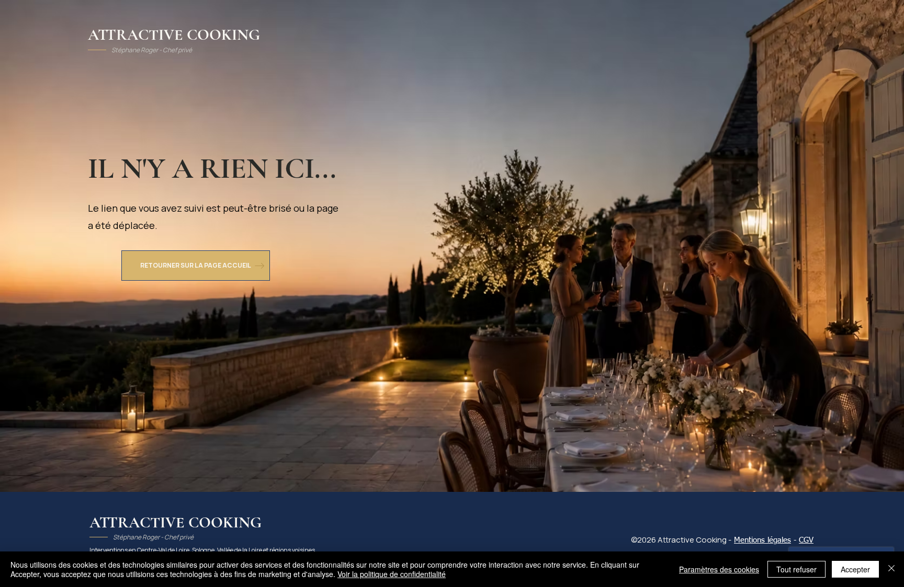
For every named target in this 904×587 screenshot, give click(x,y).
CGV (806, 540)
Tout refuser (796, 569)
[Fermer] (891, 569)
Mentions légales (762, 540)
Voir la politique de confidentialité (391, 574)
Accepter (855, 569)
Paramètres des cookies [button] (719, 569)
